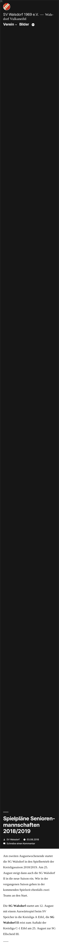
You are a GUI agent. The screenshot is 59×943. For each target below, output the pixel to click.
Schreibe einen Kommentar (21, 843)
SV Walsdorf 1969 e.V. (21, 14)
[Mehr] (33, 25)
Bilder (24, 24)
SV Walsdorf (13, 839)
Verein (8, 24)
